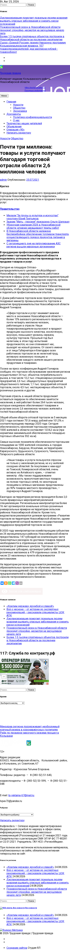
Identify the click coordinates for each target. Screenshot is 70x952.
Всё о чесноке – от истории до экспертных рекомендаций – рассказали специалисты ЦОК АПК (35, 612)
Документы (14, 114)
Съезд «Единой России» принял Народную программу (33, 42)
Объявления (14, 126)
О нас (16, 120)
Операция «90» (16, 129)
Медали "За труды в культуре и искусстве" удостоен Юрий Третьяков (32, 217)
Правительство (10, 208)
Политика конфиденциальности (32, 117)
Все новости (31, 908)
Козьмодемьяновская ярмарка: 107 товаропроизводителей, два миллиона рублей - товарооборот (29, 49)
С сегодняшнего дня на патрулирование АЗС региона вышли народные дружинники (34, 245)
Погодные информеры (35, 90)
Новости (18, 104)
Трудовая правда (10, 73)
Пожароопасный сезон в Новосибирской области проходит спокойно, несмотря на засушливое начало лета (32, 30)
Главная (11, 101)
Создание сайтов (17, 947)
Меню (4, 96)
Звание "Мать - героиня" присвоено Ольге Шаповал (38, 221)
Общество (19, 107)
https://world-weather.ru (35, 87)
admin (3, 179)
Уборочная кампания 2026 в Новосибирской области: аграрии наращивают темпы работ (33, 226)
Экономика (20, 111)
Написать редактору (19, 132)
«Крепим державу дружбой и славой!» (30, 606)
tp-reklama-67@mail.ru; (21, 795)
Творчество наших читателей (24, 123)
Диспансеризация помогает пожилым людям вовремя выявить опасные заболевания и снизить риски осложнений (33, 21)
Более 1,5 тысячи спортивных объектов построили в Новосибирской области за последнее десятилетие (32, 38)
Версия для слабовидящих (24, 591)
